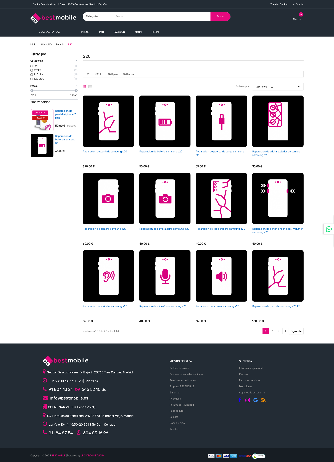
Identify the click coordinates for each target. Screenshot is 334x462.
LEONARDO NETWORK (92, 455)
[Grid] (84, 85)
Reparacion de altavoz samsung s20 (217, 306)
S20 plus (113, 74)
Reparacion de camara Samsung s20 (104, 228)
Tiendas (174, 429)
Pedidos (243, 374)
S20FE (99, 74)
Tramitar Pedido (279, 4)
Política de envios (179, 368)
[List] (90, 85)
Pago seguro (177, 410)
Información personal (251, 368)
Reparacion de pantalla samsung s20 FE (276, 306)
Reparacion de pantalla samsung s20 (105, 151)
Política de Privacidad (182, 404)
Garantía (175, 392)
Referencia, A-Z (278, 87)
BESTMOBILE (58, 455)
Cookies (174, 417)
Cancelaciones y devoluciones (186, 374)
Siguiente (296, 331)
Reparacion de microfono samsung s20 (162, 306)
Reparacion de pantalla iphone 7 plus (65, 114)
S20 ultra (128, 74)
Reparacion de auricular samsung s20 (105, 306)
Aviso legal (175, 398)
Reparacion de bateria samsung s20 (160, 151)
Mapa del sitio (177, 423)
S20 (88, 74)
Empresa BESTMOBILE (182, 386)
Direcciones (245, 386)
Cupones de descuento (252, 392)
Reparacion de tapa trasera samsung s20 (220, 228)
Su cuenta (245, 361)
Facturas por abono (250, 380)
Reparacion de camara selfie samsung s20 (164, 228)
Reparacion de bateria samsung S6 (65, 140)
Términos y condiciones (183, 380)
